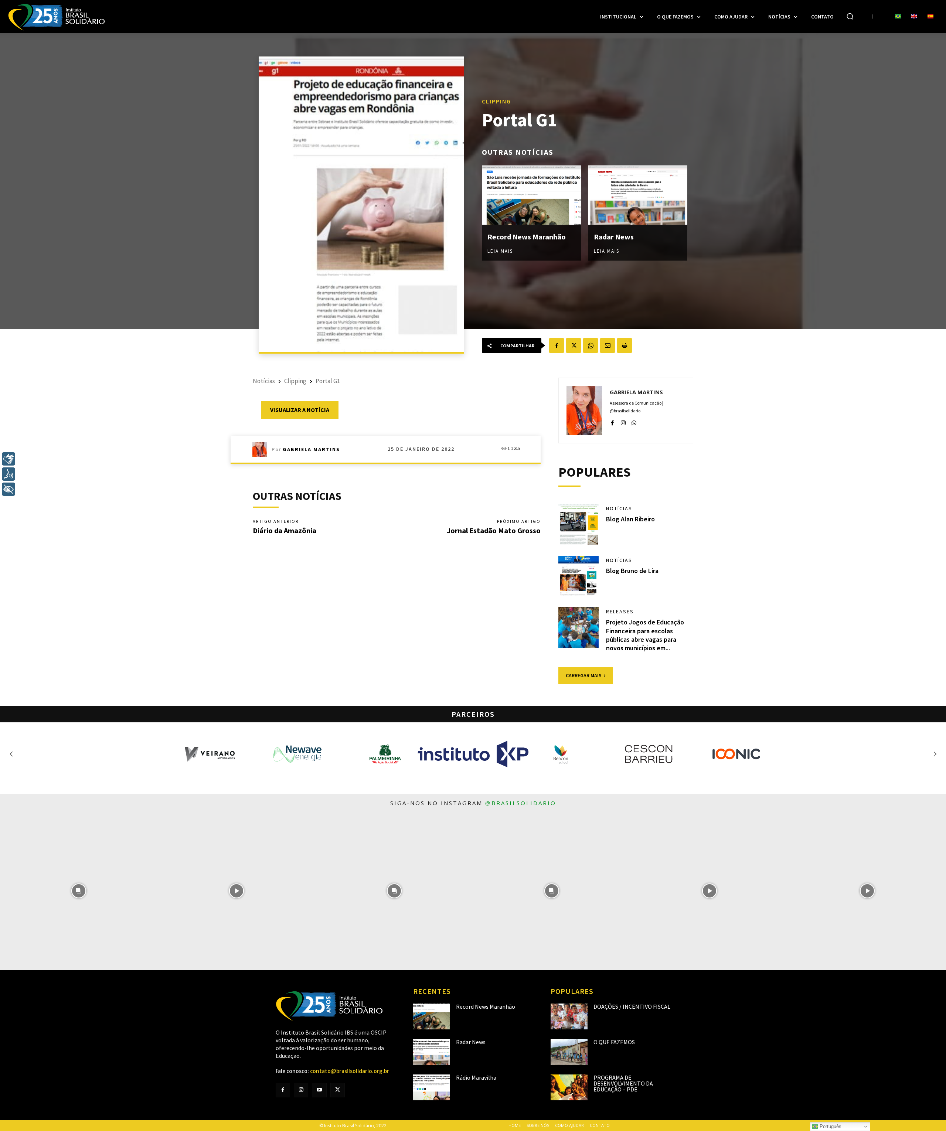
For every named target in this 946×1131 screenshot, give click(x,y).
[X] (573, 345)
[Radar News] (637, 195)
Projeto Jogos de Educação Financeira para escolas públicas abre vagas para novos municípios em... (645, 635)
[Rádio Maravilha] (431, 1087)
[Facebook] (556, 345)
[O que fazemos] (569, 1052)
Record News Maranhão (526, 236)
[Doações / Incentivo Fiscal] (569, 1016)
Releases (620, 611)
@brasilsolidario (520, 803)
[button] (850, 16)
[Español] (930, 16)
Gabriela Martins (311, 449)
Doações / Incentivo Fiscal (631, 1006)
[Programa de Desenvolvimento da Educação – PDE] (569, 1087)
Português (829, 1126)
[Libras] (8, 459)
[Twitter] (337, 1090)
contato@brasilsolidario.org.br (349, 1071)
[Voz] (8, 474)
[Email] (607, 345)
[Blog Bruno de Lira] (578, 576)
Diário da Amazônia (284, 530)
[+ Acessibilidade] (8, 489)
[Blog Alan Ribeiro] (578, 524)
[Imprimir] (624, 345)
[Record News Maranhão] (531, 195)
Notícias (264, 381)
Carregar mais (584, 675)
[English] (914, 16)
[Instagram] (623, 421)
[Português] (898, 16)
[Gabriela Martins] (262, 449)
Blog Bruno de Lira (632, 570)
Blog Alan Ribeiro (630, 519)
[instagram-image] (79, 891)
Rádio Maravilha (476, 1077)
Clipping (496, 101)
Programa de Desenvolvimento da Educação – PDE (623, 1083)
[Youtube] (319, 1090)
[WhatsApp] (590, 345)
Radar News (614, 236)
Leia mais (500, 250)
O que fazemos (614, 1042)
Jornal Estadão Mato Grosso (494, 530)
